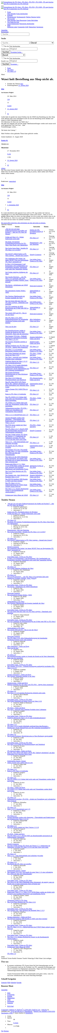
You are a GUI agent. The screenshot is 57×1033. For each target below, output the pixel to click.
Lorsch (9, 106)
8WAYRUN (29, 1013)
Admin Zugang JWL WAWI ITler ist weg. (20, 762)
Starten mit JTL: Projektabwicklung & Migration (36, 231)
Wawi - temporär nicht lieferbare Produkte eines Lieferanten (16, 358)
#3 (8, 210)
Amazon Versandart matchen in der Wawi (21, 676)
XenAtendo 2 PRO (7, 1013)
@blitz (3, 168)
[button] (2, 5)
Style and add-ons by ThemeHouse (21, 1011)
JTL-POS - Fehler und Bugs (35, 425)
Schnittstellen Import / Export (16, 761)
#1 (8, 114)
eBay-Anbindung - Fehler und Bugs (35, 320)
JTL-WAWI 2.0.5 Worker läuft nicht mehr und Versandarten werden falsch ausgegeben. (16, 398)
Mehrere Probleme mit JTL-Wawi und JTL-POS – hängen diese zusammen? (16, 346)
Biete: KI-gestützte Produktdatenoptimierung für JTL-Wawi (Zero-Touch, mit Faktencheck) (16, 243)
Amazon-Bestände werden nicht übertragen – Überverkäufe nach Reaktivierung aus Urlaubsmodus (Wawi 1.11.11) (15, 420)
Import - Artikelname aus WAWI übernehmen (22, 586)
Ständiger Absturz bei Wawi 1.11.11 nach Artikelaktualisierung (16, 362)
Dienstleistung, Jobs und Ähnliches (36, 243)
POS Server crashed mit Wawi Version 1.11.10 (23, 827)
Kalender (13, 982)
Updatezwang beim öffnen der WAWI (16, 495)
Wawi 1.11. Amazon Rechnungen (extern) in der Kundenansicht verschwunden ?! (16, 490)
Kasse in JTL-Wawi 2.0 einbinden (15, 394)
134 (8, 99)
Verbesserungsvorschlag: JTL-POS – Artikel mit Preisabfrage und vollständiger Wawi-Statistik (16, 409)
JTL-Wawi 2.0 (34, 238)
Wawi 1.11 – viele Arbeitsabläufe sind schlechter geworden (16, 442)
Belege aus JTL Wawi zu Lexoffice (19, 864)
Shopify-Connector (35, 254)
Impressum (10, 1001)
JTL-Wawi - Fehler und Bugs (35, 354)
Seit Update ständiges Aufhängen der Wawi (20, 568)
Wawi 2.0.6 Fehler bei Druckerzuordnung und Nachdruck (15, 379)
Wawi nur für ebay (10, 326)
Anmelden (4, 990)
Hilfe (8, 982)
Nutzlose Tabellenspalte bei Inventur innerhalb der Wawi (15, 297)
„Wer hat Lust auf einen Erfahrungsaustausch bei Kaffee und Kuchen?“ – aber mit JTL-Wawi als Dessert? (16, 231)
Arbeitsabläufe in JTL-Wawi (35, 291)
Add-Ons (44, 1010)
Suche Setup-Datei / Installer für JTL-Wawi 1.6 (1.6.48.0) (16, 249)
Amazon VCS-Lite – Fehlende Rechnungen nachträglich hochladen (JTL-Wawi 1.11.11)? (16, 337)
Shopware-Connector (36, 286)
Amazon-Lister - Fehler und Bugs (35, 342)
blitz (21, 84)
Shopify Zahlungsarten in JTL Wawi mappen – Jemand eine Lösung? (17, 254)
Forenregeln (10, 994)
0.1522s (15, 1023)
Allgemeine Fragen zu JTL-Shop (17, 900)
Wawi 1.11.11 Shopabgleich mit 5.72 (16, 415)
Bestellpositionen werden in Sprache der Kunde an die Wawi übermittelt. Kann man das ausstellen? (17, 332)
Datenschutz (11, 998)
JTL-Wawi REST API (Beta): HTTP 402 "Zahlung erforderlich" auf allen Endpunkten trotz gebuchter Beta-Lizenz (17, 384)
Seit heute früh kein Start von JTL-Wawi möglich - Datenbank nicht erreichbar (16, 302)
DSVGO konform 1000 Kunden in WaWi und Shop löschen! (16, 480)
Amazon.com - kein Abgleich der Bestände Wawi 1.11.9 (16, 476)
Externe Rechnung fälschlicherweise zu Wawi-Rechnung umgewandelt (16, 374)
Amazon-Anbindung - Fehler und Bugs (36, 337)
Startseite (4, 982)
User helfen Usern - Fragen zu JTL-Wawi (36, 260)
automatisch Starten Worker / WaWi (19, 595)
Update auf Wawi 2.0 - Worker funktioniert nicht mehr (14, 238)
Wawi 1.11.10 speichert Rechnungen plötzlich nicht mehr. (15, 350)
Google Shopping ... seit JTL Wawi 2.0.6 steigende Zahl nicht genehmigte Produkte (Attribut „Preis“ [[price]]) (17, 279)
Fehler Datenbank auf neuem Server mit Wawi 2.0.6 (15, 354)
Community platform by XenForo (20, 1010)
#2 (8, 165)
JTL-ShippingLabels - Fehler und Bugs (36, 379)
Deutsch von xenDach (44, 1011)
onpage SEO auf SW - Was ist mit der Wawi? (22, 630)
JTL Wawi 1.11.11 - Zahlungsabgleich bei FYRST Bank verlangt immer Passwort (16, 484)
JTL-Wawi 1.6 (34, 249)
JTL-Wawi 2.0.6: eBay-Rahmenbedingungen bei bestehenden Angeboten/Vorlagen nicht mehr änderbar (16, 320)
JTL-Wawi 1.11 (34, 362)
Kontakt (19, 982)
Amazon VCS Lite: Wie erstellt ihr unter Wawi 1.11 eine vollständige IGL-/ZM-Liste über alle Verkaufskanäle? (16, 452)
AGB (8, 999)
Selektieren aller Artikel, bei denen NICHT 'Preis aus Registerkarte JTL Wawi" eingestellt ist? (16, 260)
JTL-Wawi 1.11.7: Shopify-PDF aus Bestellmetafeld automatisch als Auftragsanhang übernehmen (16, 430)
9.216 (9, 154)
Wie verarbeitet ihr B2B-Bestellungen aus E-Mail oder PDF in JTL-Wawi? (16, 308)
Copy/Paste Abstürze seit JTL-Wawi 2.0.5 (21, 902)
